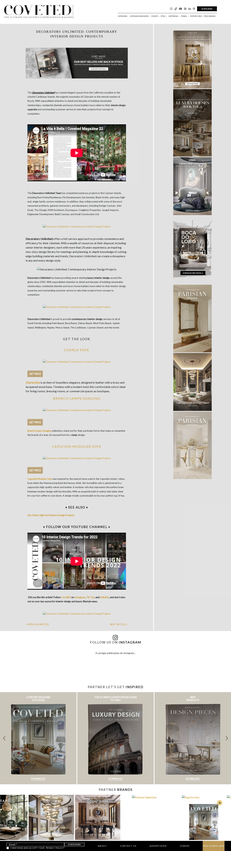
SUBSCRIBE (207, 8)
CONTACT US (128, 846)
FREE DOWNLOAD (214, 846)
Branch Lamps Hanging (77, 398)
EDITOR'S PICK (196, 16)
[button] (226, 738)
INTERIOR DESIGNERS (139, 16)
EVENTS (154, 16)
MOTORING (173, 16)
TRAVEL (184, 16)
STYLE (163, 16)
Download (38, 778)
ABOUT (102, 846)
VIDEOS (184, 846)
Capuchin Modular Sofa (76, 446)
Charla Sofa (76, 350)
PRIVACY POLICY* (55, 848)
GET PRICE (35, 373)
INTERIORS (122, 16)
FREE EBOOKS (209, 16)
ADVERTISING (158, 846)
